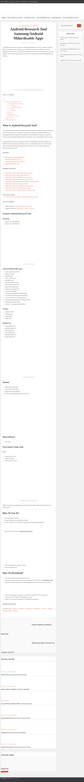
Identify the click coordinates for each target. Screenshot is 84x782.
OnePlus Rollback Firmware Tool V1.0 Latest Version (15, 718)
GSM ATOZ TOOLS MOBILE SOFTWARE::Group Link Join (21, 181)
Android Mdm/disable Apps (16, 107)
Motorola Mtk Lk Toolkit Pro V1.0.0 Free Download (15, 689)
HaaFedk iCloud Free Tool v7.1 (13, 159)
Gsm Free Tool (29, 17)
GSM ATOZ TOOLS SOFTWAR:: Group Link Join (18, 173)
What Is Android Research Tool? (13, 101)
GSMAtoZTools (15, 778)
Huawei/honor (12, 114)
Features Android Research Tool (16, 103)
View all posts (4, 771)
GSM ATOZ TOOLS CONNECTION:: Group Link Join (20, 190)
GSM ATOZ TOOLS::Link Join (23, 206)
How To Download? (11, 120)
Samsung (13, 105)
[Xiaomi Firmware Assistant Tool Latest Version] (7, 666)
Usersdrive (14, 608)
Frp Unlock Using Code (14, 115)
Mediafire (21, 608)
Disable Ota (13, 110)
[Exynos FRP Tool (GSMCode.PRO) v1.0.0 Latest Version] (7, 695)
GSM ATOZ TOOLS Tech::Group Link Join (16, 175)
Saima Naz (33, 42)
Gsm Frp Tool (56, 17)
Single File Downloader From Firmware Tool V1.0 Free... (16, 747)
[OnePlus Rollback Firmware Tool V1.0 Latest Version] (7, 709)
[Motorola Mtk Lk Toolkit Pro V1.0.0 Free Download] (7, 681)
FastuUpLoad (36, 608)
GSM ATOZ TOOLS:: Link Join (25, 208)
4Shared (5, 610)
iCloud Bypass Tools (70, 17)
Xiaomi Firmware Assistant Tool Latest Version (14, 674)
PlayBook (15, 610)
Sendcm (44, 608)
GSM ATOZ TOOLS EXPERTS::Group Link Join (18, 177)
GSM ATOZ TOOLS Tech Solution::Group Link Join (19, 186)
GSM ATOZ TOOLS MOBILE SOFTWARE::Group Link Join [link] (21, 197)
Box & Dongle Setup (14, 17)
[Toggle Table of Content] (4, 99)
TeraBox (49, 608)
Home (4, 17)
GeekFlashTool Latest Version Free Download (13, 732)
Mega (10, 610)
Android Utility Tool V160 (12, 164)
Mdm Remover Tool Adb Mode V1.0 (15, 157)
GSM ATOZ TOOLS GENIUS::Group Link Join (18, 188)
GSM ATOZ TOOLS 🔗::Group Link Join (16, 183)
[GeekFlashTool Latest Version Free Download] (7, 724)
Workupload (28, 608)
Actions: (12, 108)
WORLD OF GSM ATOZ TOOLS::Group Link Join (19, 179)
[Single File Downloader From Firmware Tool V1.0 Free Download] (7, 738)
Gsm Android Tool (43, 17)
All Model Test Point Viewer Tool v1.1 (15, 161)
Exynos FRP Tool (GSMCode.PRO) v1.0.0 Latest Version (16, 703)
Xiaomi (10, 112)
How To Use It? (10, 117)
